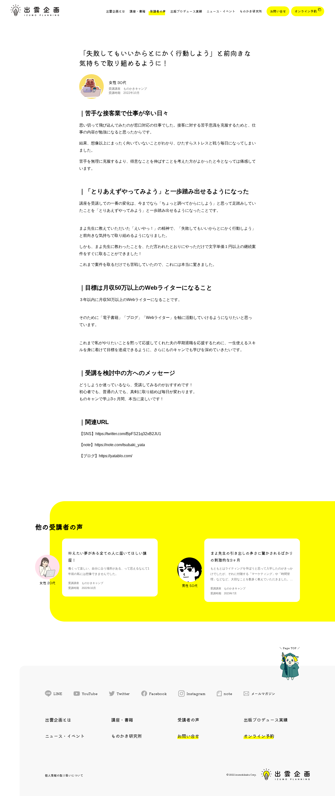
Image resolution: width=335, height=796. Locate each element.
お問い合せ (278, 11)
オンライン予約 (306, 11)
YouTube (89, 693)
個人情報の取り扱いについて (64, 775)
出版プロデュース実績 (186, 11)
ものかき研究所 (251, 11)
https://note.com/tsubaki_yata (120, 445)
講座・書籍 (137, 11)
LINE (57, 693)
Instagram (196, 693)
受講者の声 (158, 11)
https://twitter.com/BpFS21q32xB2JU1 (128, 434)
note (228, 693)
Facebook (158, 693)
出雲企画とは (115, 11)
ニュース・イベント (220, 11)
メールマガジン (263, 693)
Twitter (123, 693)
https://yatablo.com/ (115, 456)
